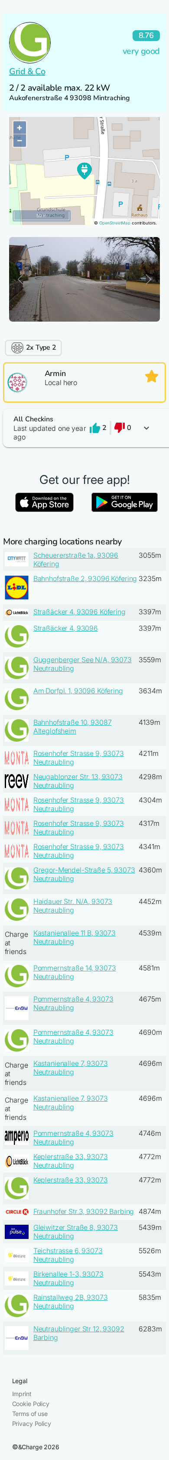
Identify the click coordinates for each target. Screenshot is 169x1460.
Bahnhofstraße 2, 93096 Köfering (85, 578)
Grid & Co (27, 71)
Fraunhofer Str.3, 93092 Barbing (83, 1211)
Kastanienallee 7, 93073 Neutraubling (70, 1067)
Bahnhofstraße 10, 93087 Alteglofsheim (72, 726)
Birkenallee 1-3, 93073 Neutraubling (68, 1278)
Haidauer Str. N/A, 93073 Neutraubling (73, 905)
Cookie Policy (30, 1403)
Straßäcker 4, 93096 (65, 628)
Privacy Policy (31, 1423)
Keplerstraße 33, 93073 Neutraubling (70, 1160)
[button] (84, 428)
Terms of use (30, 1413)
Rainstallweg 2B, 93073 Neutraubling (70, 1301)
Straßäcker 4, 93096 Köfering (79, 611)
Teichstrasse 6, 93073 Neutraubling (68, 1255)
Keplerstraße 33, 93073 (70, 1180)
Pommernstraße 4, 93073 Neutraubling (73, 1003)
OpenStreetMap (114, 223)
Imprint (22, 1393)
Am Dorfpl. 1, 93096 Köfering (78, 690)
